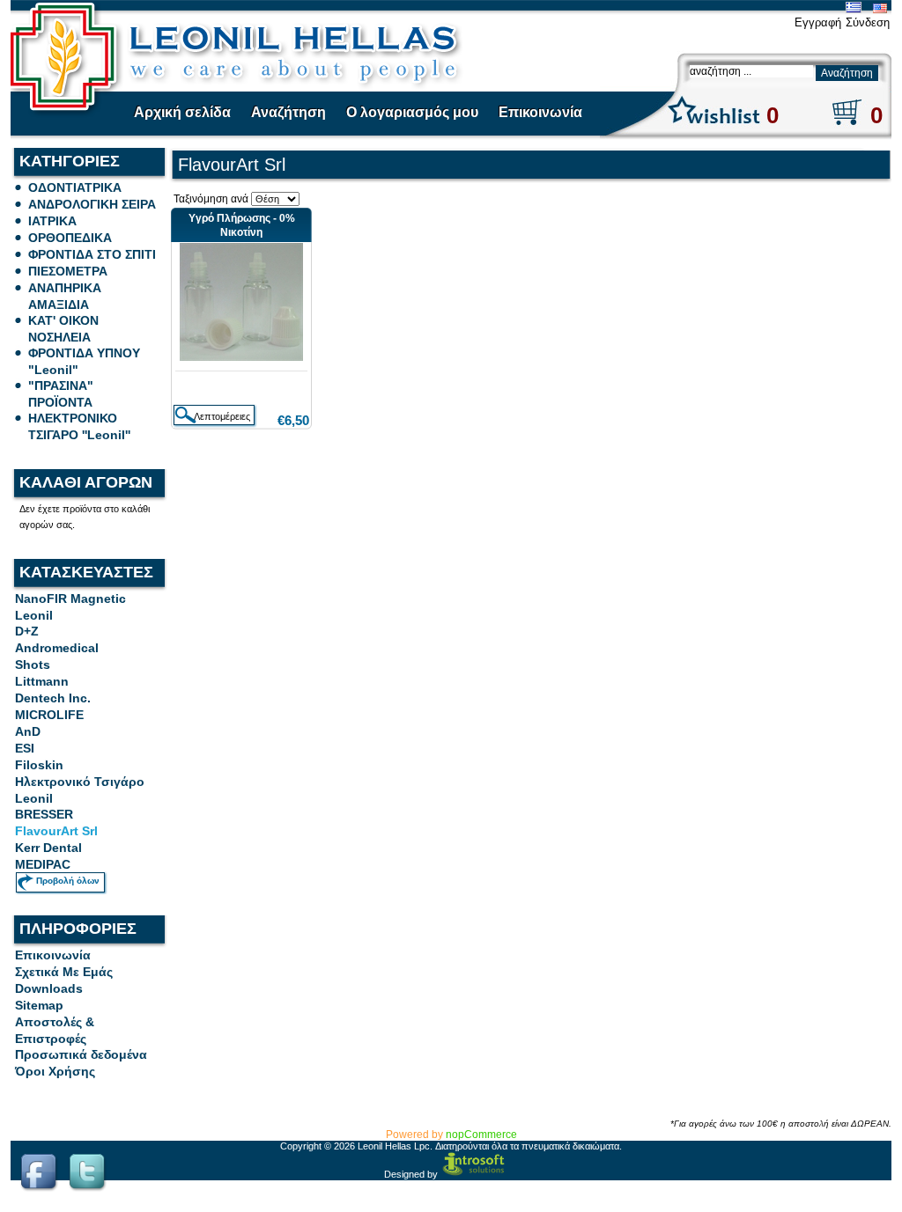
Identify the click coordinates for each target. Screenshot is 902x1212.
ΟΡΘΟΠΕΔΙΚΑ (70, 238)
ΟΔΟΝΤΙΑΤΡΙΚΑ (75, 187)
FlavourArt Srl (56, 831)
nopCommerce (481, 1134)
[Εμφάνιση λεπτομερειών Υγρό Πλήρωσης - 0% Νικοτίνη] (241, 357)
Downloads (49, 988)
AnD (28, 731)
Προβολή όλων (68, 880)
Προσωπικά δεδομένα (81, 1054)
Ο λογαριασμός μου (412, 112)
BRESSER (44, 814)
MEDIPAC (42, 864)
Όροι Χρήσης (55, 1071)
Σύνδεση (868, 22)
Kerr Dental (48, 848)
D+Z (27, 631)
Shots (32, 664)
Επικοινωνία (540, 112)
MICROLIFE (49, 715)
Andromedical (57, 648)
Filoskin (39, 765)
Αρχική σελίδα (182, 112)
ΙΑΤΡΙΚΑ (52, 221)
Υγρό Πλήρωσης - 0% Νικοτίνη (242, 225)
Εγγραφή (818, 22)
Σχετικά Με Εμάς (64, 972)
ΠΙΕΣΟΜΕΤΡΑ (67, 271)
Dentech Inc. (53, 698)
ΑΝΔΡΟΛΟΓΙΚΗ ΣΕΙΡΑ (92, 204)
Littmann (42, 681)
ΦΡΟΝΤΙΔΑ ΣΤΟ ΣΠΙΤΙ (92, 254)
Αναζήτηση (288, 112)
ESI (24, 748)
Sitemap (39, 1005)
